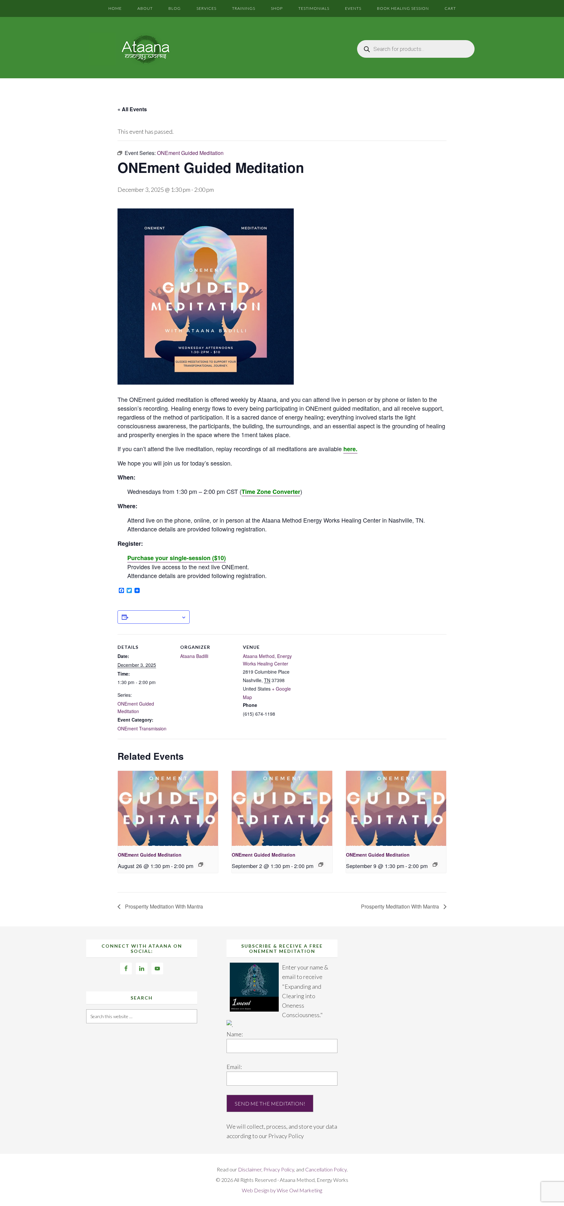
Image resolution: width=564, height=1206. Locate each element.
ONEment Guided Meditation (149, 854)
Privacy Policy (286, 1135)
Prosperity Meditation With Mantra (163, 906)
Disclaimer (249, 1169)
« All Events (132, 109)
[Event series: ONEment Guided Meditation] (200, 864)
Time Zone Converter (271, 491)
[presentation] (168, 808)
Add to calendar (155, 617)
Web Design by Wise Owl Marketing (282, 1190)
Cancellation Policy (326, 1169)
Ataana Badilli (194, 656)
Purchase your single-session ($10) (176, 558)
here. (350, 449)
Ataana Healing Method (145, 49)
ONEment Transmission (142, 728)
